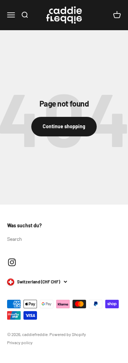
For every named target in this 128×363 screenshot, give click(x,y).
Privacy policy (20, 342)
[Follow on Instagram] (12, 262)
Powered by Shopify (67, 334)
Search (14, 239)
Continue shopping (64, 126)
